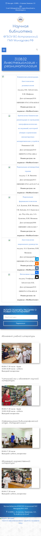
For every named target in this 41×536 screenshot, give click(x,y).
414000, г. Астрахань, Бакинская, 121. (22, 512)
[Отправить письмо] (37, 277)
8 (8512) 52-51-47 (22, 514)
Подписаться (20, 323)
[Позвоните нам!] (37, 272)
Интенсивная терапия (28, 274)
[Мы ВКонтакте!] (37, 268)
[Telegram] (37, 259)
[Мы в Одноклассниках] (37, 263)
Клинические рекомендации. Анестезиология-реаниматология (27, 81)
